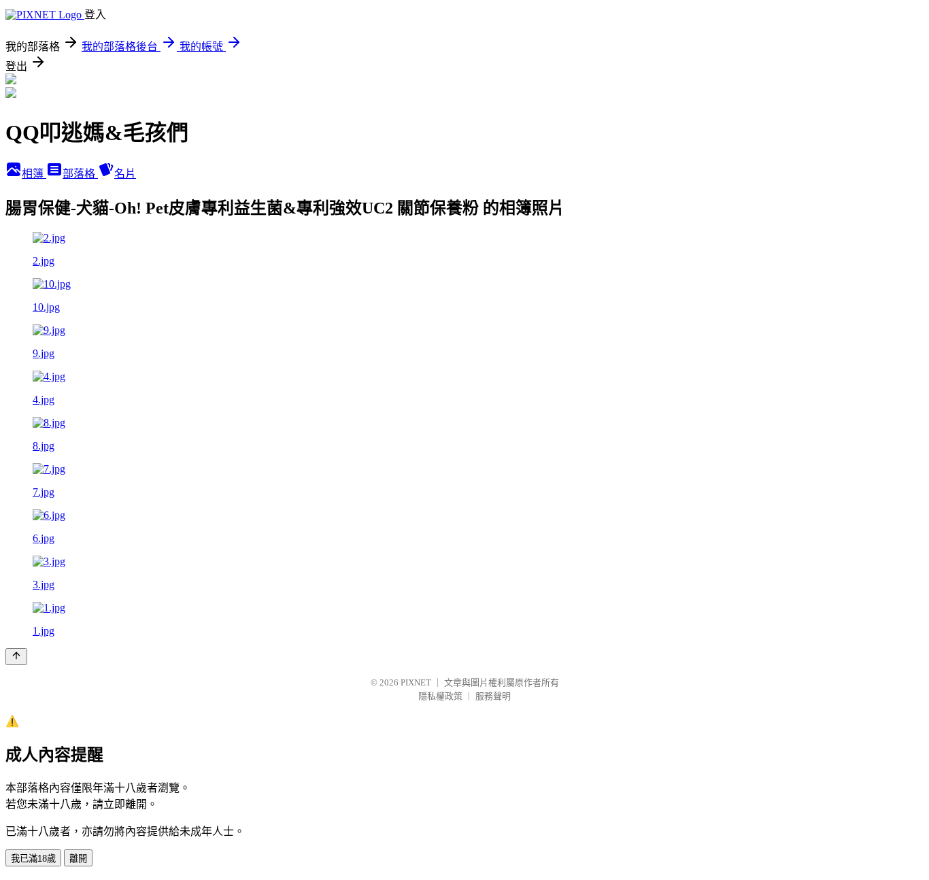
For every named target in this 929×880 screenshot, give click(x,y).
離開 (78, 858)
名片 (125, 174)
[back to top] (16, 656)
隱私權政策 (440, 696)
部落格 (80, 174)
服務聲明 (493, 696)
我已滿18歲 (33, 858)
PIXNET (416, 682)
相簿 (34, 174)
